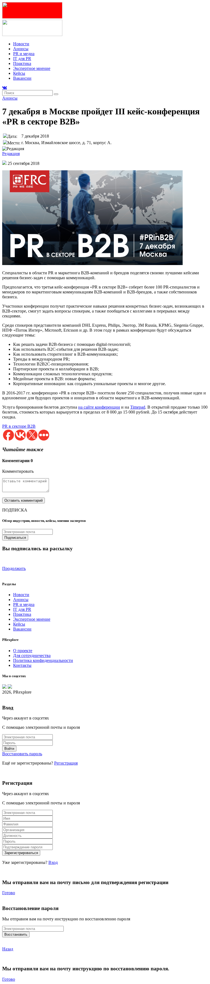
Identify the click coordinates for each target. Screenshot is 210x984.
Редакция (11, 153)
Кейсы (19, 73)
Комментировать (18, 471)
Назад (7, 949)
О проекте (22, 650)
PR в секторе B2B (19, 426)
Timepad (137, 407)
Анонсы (20, 48)
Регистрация (66, 763)
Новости (21, 43)
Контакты (22, 665)
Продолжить (14, 568)
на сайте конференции (99, 407)
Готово (8, 892)
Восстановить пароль (22, 753)
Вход (53, 862)
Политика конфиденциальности (43, 660)
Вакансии (22, 78)
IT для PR (22, 58)
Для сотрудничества (32, 655)
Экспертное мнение (31, 68)
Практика (22, 63)
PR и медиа (23, 53)
